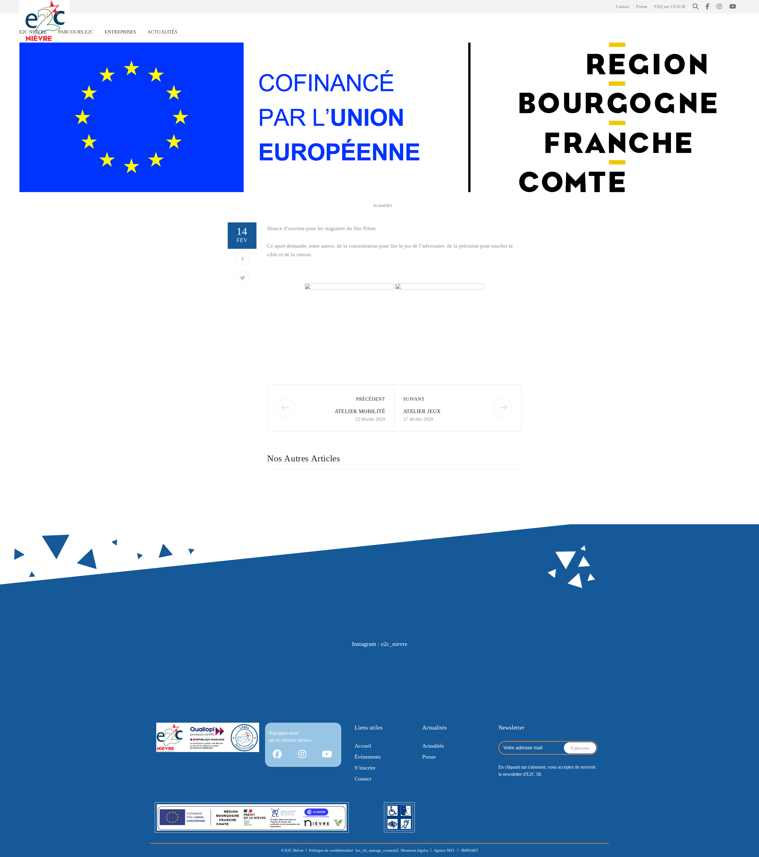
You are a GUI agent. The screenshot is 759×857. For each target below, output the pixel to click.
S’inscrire (365, 768)
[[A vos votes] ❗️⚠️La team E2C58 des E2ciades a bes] (341, 671)
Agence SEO (444, 850)
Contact (622, 6)
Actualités (162, 31)
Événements (368, 757)
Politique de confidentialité (331, 850)
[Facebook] (242, 259)
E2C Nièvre (33, 31)
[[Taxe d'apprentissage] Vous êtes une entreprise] (265, 671)
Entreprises (120, 31)
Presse (641, 6)
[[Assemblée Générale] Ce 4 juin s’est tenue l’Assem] (570, 671)
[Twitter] (242, 277)
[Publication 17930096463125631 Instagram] (188, 671)
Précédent (370, 399)
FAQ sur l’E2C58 (669, 6)
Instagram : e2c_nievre (379, 644)
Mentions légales (414, 850)
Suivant (414, 399)
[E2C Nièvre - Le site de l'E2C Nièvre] (44, 21)
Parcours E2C (75, 31)
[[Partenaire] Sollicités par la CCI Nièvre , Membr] (494, 671)
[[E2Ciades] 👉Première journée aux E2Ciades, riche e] (418, 671)
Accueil (363, 746)
